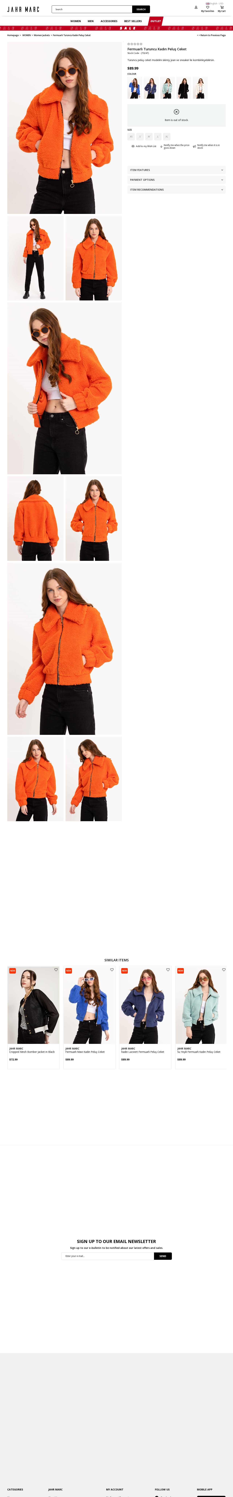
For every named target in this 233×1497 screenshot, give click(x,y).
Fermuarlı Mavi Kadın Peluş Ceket (85, 1052)
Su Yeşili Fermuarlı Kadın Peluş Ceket (198, 1052)
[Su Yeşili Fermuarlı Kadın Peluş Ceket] (167, 88)
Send (162, 1256)
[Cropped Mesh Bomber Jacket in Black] (33, 1005)
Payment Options (142, 179)
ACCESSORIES (109, 21)
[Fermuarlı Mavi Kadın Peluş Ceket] (135, 88)
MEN (91, 21)
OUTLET (155, 21)
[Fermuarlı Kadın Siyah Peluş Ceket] (184, 88)
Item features (140, 170)
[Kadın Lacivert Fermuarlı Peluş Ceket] (151, 88)
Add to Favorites (56, 969)
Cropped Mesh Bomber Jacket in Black (32, 1052)
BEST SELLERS (133, 21)
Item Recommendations (147, 189)
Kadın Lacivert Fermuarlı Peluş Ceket (142, 1052)
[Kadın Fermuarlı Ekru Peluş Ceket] (200, 88)
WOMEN (75, 21)
